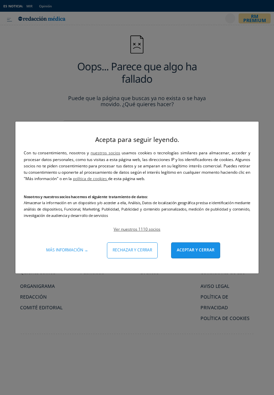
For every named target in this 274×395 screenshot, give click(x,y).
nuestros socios (105, 153)
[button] (137, 229)
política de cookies (90, 178)
